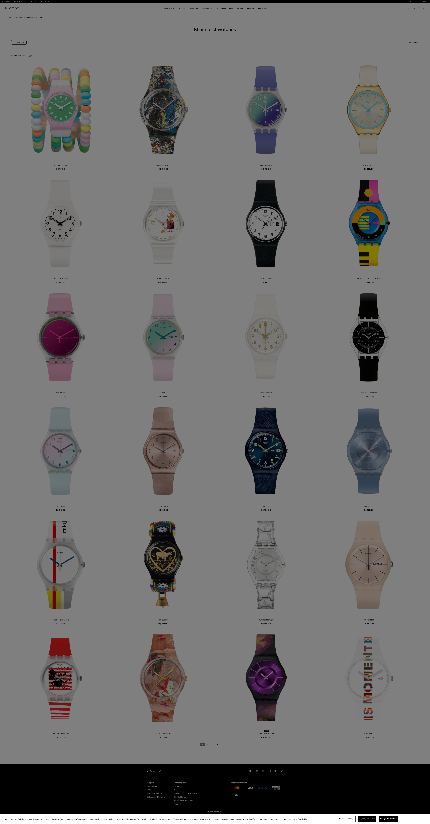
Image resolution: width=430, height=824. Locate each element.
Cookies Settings (346, 819)
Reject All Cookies (367, 819)
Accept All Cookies (388, 819)
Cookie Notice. (304, 819)
